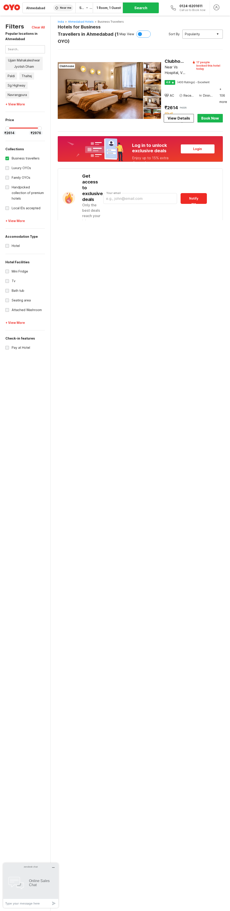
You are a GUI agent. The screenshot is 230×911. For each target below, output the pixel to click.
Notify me (193, 200)
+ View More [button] (15, 104)
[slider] (7, 128)
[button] (38, 27)
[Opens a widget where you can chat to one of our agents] (31, 885)
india (61, 21)
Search (140, 8)
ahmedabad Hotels (81, 21)
